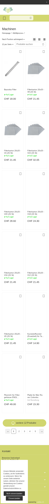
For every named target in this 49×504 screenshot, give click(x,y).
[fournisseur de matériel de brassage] (8, 10)
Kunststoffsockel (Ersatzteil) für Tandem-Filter (35, 335)
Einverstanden (14, 498)
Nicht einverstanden (14, 494)
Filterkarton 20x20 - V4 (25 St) (12, 152)
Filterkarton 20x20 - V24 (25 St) (35, 152)
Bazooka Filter (10, 89)
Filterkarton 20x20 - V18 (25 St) (35, 213)
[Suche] (30, 18)
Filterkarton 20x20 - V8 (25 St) (35, 90)
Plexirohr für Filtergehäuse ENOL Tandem (12, 396)
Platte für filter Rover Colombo (35, 396)
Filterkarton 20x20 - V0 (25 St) (12, 335)
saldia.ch (40, 502)
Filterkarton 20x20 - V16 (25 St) (12, 274)
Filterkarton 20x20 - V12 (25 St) (35, 274)
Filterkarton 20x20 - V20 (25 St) (12, 213)
